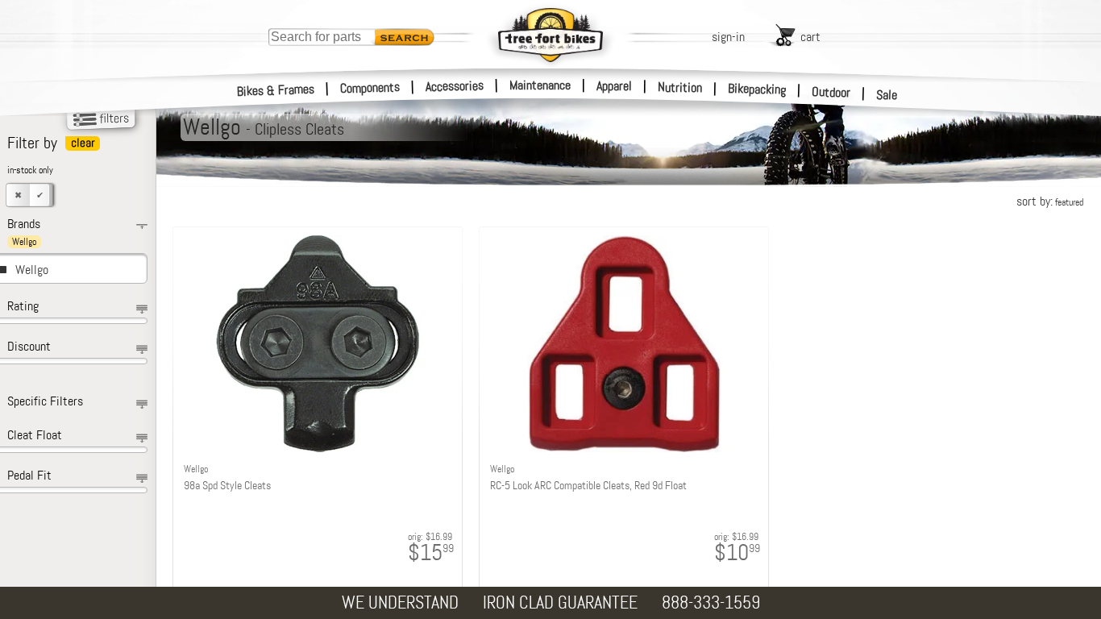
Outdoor (831, 92)
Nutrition (680, 87)
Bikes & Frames (276, 90)
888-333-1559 (711, 602)
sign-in (728, 36)
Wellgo (31, 269)
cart (810, 36)
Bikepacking (757, 89)
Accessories (455, 86)
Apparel (614, 85)
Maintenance (540, 85)
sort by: (1049, 201)
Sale (887, 94)
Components (370, 87)
